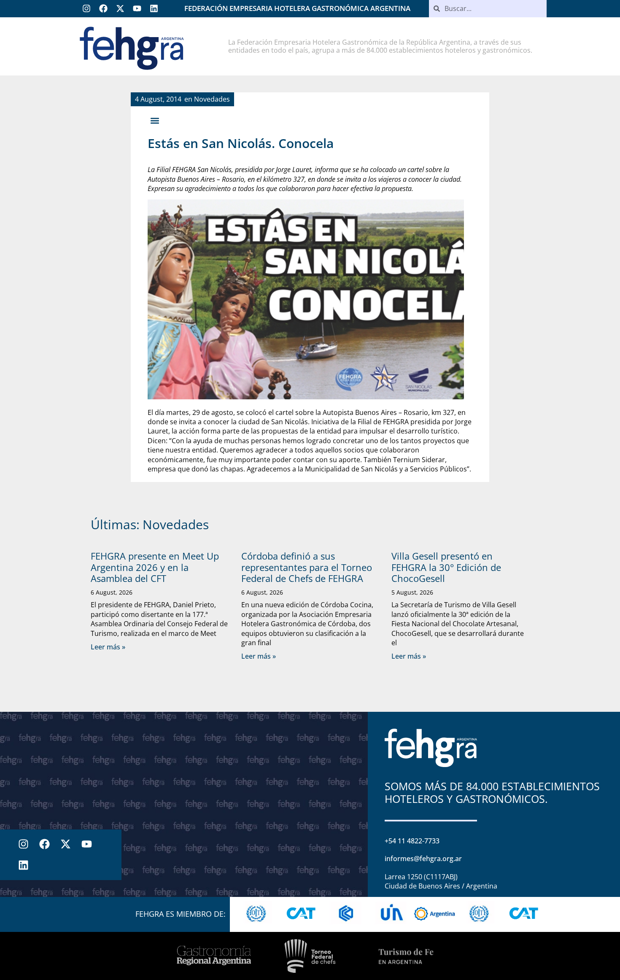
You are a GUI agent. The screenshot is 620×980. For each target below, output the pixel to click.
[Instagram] (86, 8)
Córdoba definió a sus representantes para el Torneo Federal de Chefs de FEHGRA (306, 566)
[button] (155, 120)
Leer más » (108, 647)
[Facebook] (103, 8)
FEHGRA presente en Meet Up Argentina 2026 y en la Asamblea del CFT (155, 566)
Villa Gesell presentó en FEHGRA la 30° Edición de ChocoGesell (446, 566)
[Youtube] (137, 8)
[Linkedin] (154, 8)
